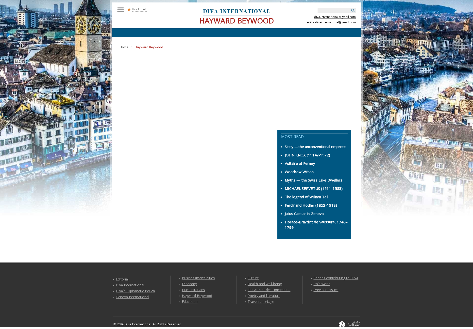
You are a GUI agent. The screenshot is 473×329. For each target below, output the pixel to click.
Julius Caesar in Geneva (304, 213)
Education (190, 301)
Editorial (122, 279)
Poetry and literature (264, 295)
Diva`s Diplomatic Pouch (135, 291)
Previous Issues (326, 289)
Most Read (292, 136)
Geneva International (132, 297)
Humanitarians (193, 289)
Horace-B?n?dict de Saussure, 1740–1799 (316, 224)
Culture (253, 278)
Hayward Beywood (197, 295)
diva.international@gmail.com (335, 17)
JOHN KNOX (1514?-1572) (307, 154)
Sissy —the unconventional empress (315, 146)
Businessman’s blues (198, 278)
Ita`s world (322, 283)
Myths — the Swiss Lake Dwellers (313, 180)
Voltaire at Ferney (300, 163)
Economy (189, 283)
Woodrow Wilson (299, 171)
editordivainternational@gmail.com (331, 22)
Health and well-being (265, 283)
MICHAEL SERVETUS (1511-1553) (314, 188)
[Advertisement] (236, 86)
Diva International (130, 285)
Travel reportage (261, 301)
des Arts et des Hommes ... (269, 289)
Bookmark (139, 9)
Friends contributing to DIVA (336, 278)
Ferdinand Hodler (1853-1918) (311, 205)
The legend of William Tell (306, 196)
